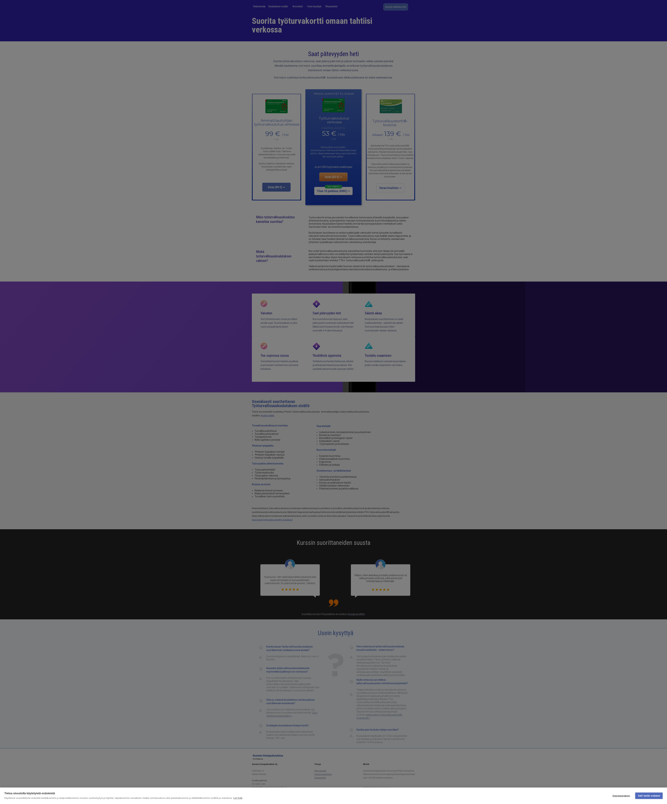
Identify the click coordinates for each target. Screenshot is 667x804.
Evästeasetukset (621, 796)
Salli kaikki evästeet (649, 795)
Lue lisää (237, 798)
